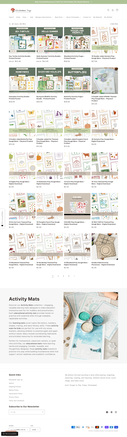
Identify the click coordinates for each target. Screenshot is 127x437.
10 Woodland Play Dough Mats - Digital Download (76, 264)
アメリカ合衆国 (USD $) (18, 429)
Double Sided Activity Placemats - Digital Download (103, 264)
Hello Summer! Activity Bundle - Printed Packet (49, 57)
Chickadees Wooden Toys (100, 430)
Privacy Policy (14, 397)
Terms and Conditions (16, 400)
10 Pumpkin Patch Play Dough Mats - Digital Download (48, 223)
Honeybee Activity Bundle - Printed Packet (19, 98)
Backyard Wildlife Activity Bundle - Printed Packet (47, 98)
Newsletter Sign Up (16, 380)
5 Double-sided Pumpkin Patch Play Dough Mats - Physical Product (76, 141)
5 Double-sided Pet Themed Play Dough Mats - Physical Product (47, 141)
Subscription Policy (15, 393)
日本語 (34, 429)
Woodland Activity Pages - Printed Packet (74, 57)
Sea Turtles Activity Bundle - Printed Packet (20, 57)
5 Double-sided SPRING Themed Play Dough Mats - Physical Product (104, 99)
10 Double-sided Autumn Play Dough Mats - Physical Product (104, 57)
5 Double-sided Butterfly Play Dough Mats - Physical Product (21, 140)
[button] (25, 17)
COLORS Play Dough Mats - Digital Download (74, 223)
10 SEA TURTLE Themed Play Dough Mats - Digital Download (104, 223)
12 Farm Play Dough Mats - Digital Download (74, 183)
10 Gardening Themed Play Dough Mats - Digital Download (49, 264)
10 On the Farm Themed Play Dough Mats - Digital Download (21, 223)
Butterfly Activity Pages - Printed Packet (74, 98)
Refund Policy (14, 390)
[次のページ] (74, 276)
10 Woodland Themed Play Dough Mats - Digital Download (21, 264)
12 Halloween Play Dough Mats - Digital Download (49, 183)
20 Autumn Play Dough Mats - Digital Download (103, 140)
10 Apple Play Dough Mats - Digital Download (19, 183)
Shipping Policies (15, 386)
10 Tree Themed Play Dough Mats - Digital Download (102, 183)
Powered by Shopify (112, 430)
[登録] (42, 412)
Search (11, 383)
